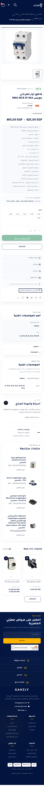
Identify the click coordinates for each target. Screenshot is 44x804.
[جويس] (37, 106)
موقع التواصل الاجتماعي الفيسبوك (40, 297)
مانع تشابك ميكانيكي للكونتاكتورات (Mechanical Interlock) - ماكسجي (16, 498)
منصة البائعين (31, 753)
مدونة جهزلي (12, 757)
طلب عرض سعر (32, 750)
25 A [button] (24, 214)
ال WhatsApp (23, 297)
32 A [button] (17, 214)
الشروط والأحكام (12, 737)
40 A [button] (10, 214)
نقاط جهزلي (32, 726)
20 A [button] (32, 214)
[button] (15, 5)
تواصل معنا (12, 730)
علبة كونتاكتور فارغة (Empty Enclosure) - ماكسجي (18, 460)
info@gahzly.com (22, 703)
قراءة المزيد (6, 558)
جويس (30, 105)
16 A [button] (39, 214)
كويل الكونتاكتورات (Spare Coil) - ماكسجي (16, 479)
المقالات (32, 730)
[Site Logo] (38, 5)
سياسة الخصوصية (12, 733)
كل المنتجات (32, 723)
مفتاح (16, 14)
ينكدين (31, 297)
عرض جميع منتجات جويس (25, 108)
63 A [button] (38, 218)
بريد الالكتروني (27, 297)
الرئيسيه (39, 14)
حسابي (12, 723)
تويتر (36, 297)
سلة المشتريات (12, 726)
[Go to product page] (32, 564)
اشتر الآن (22, 246)
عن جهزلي (12, 750)
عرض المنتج (21, 470)
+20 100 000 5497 (22, 707)
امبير (40, 210)
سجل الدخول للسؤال (32, 417)
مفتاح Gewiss (38, 19)
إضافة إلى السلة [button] (27, 558)
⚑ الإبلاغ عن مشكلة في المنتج (30, 290)
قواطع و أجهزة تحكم (28, 14)
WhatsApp (22, 710)
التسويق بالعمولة (32, 757)
